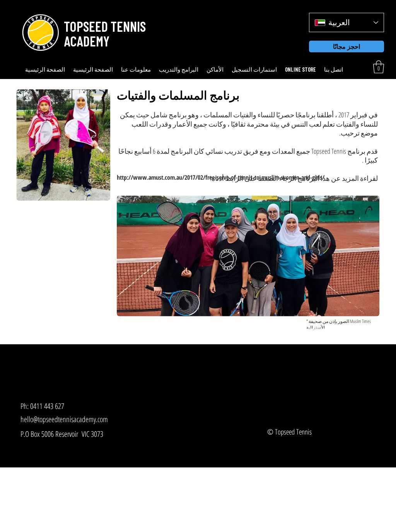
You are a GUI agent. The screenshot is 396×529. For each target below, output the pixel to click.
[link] (378, 66)
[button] (103, 26)
